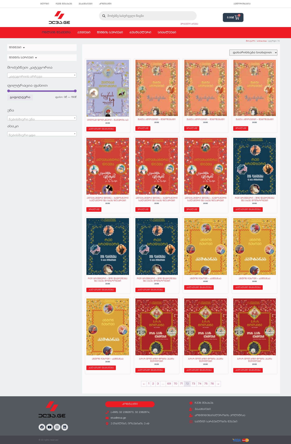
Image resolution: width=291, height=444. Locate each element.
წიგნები (15, 47)
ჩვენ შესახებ (64, 4)
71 (181, 383)
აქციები (83, 32)
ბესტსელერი (140, 32)
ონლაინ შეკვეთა (56, 32)
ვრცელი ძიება (189, 24)
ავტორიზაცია (242, 4)
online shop (262, 41)
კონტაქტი (105, 4)
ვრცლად (142, 128)
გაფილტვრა (20, 97)
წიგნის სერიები (110, 32)
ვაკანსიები (85, 4)
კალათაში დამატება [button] (101, 129)
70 (175, 383)
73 (193, 383)
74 (199, 383)
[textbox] (41, 76)
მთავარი (250, 41)
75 (206, 383)
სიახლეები (167, 32)
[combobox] (41, 75)
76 (212, 383)
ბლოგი (44, 4)
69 (169, 383)
